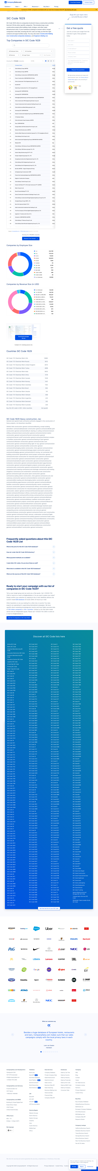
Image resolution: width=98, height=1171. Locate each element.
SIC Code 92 (76, 854)
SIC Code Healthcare (78, 878)
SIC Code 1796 (11, 781)
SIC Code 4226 (33, 773)
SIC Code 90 (76, 847)
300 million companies (15, 609)
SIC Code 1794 (11, 778)
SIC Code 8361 (77, 782)
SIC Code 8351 (77, 780)
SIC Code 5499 (55, 727)
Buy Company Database (81, 1101)
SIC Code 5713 (55, 766)
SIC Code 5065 (33, 873)
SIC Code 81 (76, 758)
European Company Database (83, 1109)
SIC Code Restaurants (79, 885)
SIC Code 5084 (33, 887)
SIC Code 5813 (55, 780)
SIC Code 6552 (55, 859)
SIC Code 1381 (11, 709)
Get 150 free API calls (70, 9)
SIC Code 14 (10, 719)
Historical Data (49, 1092)
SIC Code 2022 (11, 797)
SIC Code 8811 (77, 842)
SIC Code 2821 (11, 848)
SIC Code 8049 (77, 739)
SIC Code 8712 (77, 816)
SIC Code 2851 (11, 867)
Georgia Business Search (82, 1136)
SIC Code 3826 (33, 716)
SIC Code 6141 (55, 809)
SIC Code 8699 (77, 809)
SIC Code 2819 (11, 845)
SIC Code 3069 (11, 883)
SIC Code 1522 (11, 731)
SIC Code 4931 (33, 818)
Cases (77, 1080)
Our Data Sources (80, 1082)
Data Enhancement (50, 1077)
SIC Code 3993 (33, 739)
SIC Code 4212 (33, 758)
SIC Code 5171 (55, 668)
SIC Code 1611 (11, 743)
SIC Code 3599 (33, 680)
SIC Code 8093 (77, 754)
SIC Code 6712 (55, 863)
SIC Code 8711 (76, 813)
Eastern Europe (33, 1118)
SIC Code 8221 (77, 768)
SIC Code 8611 (77, 797)
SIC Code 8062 (77, 747)
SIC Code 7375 (77, 668)
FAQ (76, 1072)
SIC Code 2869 (11, 869)
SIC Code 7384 (77, 682)
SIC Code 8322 (77, 775)
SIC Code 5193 (55, 680)
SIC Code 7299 (55, 890)
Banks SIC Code (11, 646)
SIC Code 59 (54, 782)
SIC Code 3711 (33, 696)
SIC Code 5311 (55, 704)
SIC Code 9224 (77, 856)
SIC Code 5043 (33, 854)
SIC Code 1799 (11, 783)
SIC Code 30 (10, 881)
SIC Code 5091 (33, 897)
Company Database (50, 1072)
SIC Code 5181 (55, 673)
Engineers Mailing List (41, 36)
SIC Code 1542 (11, 738)
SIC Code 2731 (11, 831)
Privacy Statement (80, 1090)
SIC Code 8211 (77, 766)
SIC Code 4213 (33, 761)
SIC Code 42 (32, 756)
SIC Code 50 (32, 830)
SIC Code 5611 (55, 751)
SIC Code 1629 (11, 747)
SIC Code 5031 (33, 847)
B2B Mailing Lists (80, 1114)
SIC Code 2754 (11, 836)
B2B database (20, 599)
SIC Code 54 (54, 711)
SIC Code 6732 (55, 873)
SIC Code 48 (32, 801)
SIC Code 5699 (55, 758)
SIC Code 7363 (77, 654)
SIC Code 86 (76, 794)
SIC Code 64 (54, 840)
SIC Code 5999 (55, 794)
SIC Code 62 (54, 818)
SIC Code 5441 (55, 720)
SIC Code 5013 (33, 835)
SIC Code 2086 (11, 805)
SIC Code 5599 (55, 747)
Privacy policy (84, 77)
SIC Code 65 (54, 844)
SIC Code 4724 (33, 794)
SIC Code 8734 (77, 828)
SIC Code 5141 (55, 656)
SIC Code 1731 (11, 757)
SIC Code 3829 (33, 720)
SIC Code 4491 (33, 780)
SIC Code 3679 (33, 689)
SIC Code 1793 (11, 776)
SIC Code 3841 (33, 723)
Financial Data (48, 1095)
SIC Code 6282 (55, 823)
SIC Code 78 (76, 706)
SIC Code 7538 (77, 692)
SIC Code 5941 (55, 787)
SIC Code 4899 (33, 809)
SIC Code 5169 (55, 665)
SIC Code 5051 (33, 868)
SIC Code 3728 (33, 706)
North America (33, 1115)
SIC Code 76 (76, 701)
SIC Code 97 (76, 866)
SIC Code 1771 (11, 771)
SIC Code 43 (32, 775)
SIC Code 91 (76, 849)
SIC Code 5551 (55, 742)
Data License (48, 1082)
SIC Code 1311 (11, 704)
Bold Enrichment (33, 1082)
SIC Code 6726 (55, 871)
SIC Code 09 (10, 695)
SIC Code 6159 (55, 811)
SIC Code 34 (10, 902)
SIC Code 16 (10, 740)
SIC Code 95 (76, 861)
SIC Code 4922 (33, 816)
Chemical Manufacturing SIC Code (15, 649)
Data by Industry (65, 1077)
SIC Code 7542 (77, 696)
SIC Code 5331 (55, 706)
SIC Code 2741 (11, 833)
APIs (25, 6)
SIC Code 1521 (11, 726)
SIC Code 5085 (33, 890)
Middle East (32, 1128)
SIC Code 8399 (77, 785)
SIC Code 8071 (77, 749)
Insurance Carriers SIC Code (15, 659)
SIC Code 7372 (77, 661)
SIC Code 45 (32, 782)
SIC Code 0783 (11, 690)
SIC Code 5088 (33, 894)
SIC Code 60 (54, 797)
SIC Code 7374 (77, 665)
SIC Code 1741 (11, 759)
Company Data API (50, 1097)
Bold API (31, 1075)
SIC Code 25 (10, 824)
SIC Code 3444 (33, 646)
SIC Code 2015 (11, 795)
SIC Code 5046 (33, 859)
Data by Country (65, 1075)
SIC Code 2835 (11, 855)
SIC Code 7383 (77, 680)
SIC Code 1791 (11, 774)
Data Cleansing (49, 1087)
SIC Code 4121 (33, 754)
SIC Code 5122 (55, 651)
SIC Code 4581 (33, 787)
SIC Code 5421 (55, 716)
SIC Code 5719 (55, 768)
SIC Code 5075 (33, 880)
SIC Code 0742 (11, 681)
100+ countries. (28, 609)
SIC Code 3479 (33, 651)
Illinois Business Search (81, 1138)
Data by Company (65, 1087)
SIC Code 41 (32, 747)
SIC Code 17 (10, 750)
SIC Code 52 (54, 687)
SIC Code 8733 (77, 825)
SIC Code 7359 (77, 649)
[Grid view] (48, 61)
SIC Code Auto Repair (78, 871)
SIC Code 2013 (11, 790)
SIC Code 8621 (77, 799)
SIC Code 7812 (77, 708)
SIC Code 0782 (11, 688)
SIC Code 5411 (55, 713)
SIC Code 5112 (55, 646)
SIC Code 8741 (77, 830)
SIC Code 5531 (55, 737)
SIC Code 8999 (77, 844)
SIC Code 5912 (55, 785)
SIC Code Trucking (78, 890)
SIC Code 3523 (33, 661)
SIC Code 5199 (55, 685)
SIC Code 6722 (55, 868)
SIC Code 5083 (33, 885)
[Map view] (53, 61)
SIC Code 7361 (77, 651)
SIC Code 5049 (33, 866)
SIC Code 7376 (77, 670)
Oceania (31, 1120)
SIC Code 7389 (77, 685)
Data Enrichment (49, 1080)
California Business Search (82, 1128)
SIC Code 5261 (55, 694)
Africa (30, 1130)
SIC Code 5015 (33, 840)
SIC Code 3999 (33, 742)
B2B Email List (79, 1106)
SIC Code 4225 (33, 770)
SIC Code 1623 (11, 745)
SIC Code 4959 (33, 828)
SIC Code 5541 (55, 739)
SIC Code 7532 (77, 689)
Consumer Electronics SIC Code (16, 653)
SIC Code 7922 (77, 716)
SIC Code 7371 (77, 656)
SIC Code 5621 (55, 754)
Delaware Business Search (82, 1130)
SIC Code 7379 (77, 673)
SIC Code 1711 (11, 752)
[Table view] (46, 61)
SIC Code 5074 (33, 878)
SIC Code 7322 (55, 899)
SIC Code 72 (54, 885)
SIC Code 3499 (33, 656)
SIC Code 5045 (33, 856)
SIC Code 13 (10, 702)
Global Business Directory (82, 1104)
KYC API (31, 1099)
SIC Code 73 (54, 892)
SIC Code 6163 (55, 816)
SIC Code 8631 (77, 801)
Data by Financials (66, 1080)
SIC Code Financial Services (80, 875)
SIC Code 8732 (77, 823)
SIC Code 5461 (55, 725)
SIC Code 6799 (55, 878)
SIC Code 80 (76, 730)
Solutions (7, 6)
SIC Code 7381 (77, 675)
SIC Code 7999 (77, 727)
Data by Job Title (65, 1072)
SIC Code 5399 (55, 708)
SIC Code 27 (10, 828)
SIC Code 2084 (11, 802)
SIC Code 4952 (33, 823)
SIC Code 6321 (55, 830)
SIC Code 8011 (77, 732)
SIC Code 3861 (33, 730)
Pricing (56, 6)
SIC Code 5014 (33, 837)
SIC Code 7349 (77, 644)
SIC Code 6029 (55, 801)
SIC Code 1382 (11, 714)
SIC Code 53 (54, 701)
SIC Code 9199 (77, 851)
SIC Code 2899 (11, 871)
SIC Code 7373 (77, 663)
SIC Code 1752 (11, 766)
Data (16, 6)
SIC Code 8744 (77, 835)
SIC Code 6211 (55, 821)
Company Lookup (80, 1085)
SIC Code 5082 (33, 883)
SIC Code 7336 (55, 902)
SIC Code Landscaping (79, 883)
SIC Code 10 (10, 697)
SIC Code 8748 (77, 837)
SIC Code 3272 (11, 893)
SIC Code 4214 (33, 763)
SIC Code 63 (54, 825)
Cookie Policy (71, 79)
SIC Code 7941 (77, 720)
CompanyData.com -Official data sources (20, 231)
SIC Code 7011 (55, 883)
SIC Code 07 (10, 678)
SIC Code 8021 (77, 735)
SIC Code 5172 (55, 670)
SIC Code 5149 (55, 661)
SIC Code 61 (54, 806)
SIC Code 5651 (55, 756)
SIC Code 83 (76, 773)
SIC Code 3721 (33, 701)
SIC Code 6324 (55, 835)
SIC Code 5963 (55, 792)
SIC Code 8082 (77, 751)
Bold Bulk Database (34, 1077)
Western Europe (33, 1113)
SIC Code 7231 (55, 887)
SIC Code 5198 (55, 682)
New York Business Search (82, 1141)
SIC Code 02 (10, 676)
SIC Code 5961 (55, 790)
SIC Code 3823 (33, 713)
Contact (77, 1077)
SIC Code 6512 (55, 847)
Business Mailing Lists (51, 1090)
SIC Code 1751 (11, 764)
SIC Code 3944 (33, 735)
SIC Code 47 (32, 792)
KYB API (31, 1101)
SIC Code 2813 (11, 843)
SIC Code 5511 (55, 732)
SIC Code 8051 (77, 742)
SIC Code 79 (76, 711)
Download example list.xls (23, 337)
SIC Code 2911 (11, 876)
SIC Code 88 (76, 840)
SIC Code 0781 (11, 685)
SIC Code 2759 (11, 838)
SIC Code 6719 (55, 866)
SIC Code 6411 (55, 842)
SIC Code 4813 (33, 806)
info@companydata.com (13, 1077)
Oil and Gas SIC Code (13, 664)
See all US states (80, 1143)
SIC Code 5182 (55, 675)
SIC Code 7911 (76, 713)
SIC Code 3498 (33, 654)
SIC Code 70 (54, 880)
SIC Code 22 (10, 812)
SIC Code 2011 (11, 788)
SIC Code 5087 (33, 892)
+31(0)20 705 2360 (12, 1080)
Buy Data (46, 6)
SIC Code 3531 (33, 663)
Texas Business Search (81, 1133)
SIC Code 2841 (11, 860)
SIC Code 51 (54, 644)
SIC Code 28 (10, 840)
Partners (77, 1087)
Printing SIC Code (12, 666)
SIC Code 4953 (33, 825)
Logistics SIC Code (12, 661)
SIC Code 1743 (11, 762)
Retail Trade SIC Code (13, 669)
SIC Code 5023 (33, 844)
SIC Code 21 (10, 809)
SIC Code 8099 (77, 756)
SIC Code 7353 (77, 646)
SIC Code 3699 (33, 692)
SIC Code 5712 (55, 763)
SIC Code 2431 (11, 821)
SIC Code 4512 (33, 785)
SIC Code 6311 (55, 828)
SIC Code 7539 (77, 694)
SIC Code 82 (76, 763)
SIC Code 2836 (11, 857)
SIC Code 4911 (33, 813)
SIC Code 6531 (55, 856)
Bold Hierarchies (33, 1085)
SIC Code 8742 (77, 832)
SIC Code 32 (10, 891)
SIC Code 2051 (11, 800)
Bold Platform (33, 1080)
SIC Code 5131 (55, 654)
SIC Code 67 (54, 861)
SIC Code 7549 (77, 699)
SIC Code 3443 (33, 644)
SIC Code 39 (32, 732)
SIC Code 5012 (33, 832)
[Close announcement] (96, 10)
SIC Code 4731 (33, 797)
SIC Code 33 (10, 898)
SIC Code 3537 (33, 668)
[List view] (51, 61)
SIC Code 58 (54, 775)
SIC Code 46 (32, 790)
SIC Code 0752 (11, 683)
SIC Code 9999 (77, 868)
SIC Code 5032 (33, 849)
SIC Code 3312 (11, 900)
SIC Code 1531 (11, 733)
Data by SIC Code (65, 1082)
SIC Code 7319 (55, 897)
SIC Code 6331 (55, 837)
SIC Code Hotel (77, 880)
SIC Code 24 (10, 819)
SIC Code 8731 (77, 821)
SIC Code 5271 (55, 696)
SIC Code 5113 (55, 649)
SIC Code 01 (10, 671)
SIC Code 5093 (33, 899)
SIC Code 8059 (77, 744)
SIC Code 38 (32, 708)
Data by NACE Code (66, 1085)
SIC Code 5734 (55, 773)
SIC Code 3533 (33, 665)
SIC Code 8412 (77, 790)
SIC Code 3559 (33, 673)
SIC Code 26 (10, 826)
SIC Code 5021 (33, 842)
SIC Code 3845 (33, 727)
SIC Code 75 (76, 687)
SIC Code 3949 (33, 737)
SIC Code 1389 (11, 716)
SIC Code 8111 (76, 761)
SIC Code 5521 (55, 735)
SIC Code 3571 (33, 677)
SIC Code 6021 (55, 799)
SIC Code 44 (32, 778)
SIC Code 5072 (33, 875)
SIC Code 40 (32, 744)
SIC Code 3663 (33, 685)
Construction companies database (20, 36)
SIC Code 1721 (11, 755)
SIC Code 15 (10, 724)
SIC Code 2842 (11, 862)
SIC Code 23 (10, 814)
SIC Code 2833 (11, 850)
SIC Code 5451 (55, 723)
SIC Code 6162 (55, 813)
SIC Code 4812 (33, 804)
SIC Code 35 (32, 658)
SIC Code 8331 (77, 778)
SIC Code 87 (76, 811)
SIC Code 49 (32, 811)
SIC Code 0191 (11, 673)
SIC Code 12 (10, 700)
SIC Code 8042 (77, 737)
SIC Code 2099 (11, 807)
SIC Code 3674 (33, 687)
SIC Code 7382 (77, 677)
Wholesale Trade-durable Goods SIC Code (81, 901)
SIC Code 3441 (11, 905)
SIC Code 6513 (55, 849)
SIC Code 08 (10, 693)
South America (33, 1125)
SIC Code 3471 (33, 649)
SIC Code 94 (76, 859)
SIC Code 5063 (33, 871)
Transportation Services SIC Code (80, 897)
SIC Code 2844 (11, 864)
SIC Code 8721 (77, 818)
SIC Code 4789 (33, 799)
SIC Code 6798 (55, 875)
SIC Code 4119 (33, 751)
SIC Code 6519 (55, 854)
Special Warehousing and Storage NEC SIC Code (79, 893)
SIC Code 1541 (11, 735)
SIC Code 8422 (77, 792)
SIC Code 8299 (77, 770)
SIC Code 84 (76, 787)
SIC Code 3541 (33, 670)
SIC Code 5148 (55, 658)
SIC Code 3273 (11, 895)
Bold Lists (32, 1072)
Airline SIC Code (11, 644)
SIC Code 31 (10, 888)
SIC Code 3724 (33, 704)
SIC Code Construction (79, 873)
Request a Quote (80, 1119)
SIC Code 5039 (33, 851)
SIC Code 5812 (55, 778)
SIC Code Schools (77, 887)
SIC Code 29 (10, 874)
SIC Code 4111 (33, 749)
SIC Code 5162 (55, 663)
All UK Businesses (80, 1111)
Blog (76, 1075)
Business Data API (50, 1085)
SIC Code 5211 (55, 689)
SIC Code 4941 (33, 821)
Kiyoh (80, 86)
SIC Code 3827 (33, 718)
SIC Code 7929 (77, 718)
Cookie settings (68, 1166)
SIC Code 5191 (55, 677)
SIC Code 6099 (55, 804)
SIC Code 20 (10, 786)
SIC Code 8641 (77, 804)
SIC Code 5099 (33, 902)
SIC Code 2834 (11, 852)
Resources (35, 6)
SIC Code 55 (54, 730)
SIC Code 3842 (33, 725)
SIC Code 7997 (77, 725)
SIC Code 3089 (11, 886)
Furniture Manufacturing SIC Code (15, 656)
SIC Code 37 (32, 694)
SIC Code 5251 (55, 692)
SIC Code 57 (54, 761)
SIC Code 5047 (33, 861)
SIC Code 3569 (33, 675)
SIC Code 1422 (11, 721)
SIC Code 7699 (77, 704)
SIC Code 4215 (33, 766)
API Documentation (34, 1104)
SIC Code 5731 (55, 770)
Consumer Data (65, 1090)
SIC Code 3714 (33, 699)
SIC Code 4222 (33, 768)
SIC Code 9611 (77, 863)
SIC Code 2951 (11, 879)
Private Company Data (51, 1075)
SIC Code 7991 (77, 723)
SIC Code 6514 (55, 851)
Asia (30, 1123)
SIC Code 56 (54, 749)
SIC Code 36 (32, 682)
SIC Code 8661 (77, 806)
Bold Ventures (33, 1087)
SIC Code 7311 (55, 894)
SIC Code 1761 (11, 769)
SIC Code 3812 (33, 711)
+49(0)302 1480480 (12, 1093)
